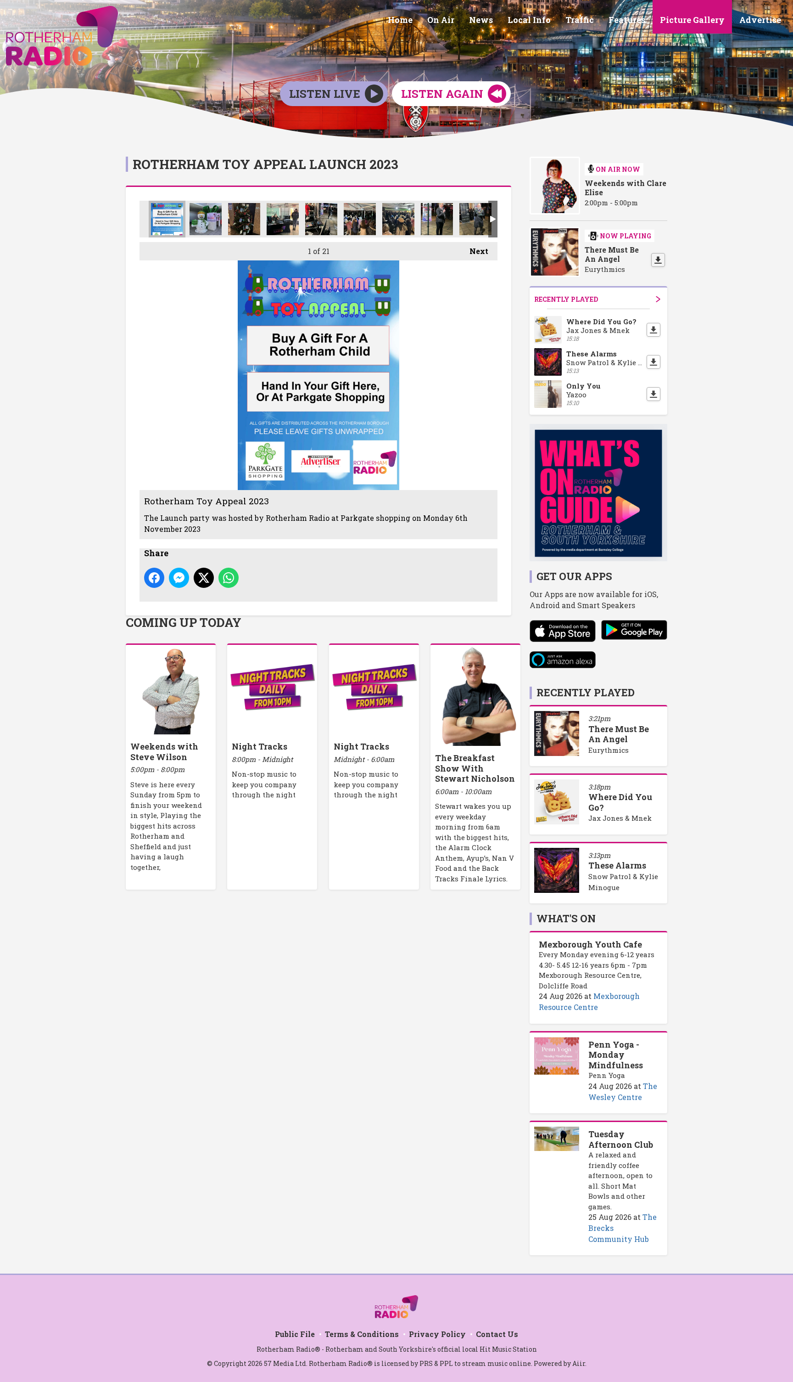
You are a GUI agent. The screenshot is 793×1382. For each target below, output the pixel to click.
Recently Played (566, 299)
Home (400, 19)
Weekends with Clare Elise (625, 188)
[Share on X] (204, 578)
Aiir (578, 1363)
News (481, 19)
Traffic (579, 19)
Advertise (760, 19)
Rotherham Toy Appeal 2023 (167, 219)
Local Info (529, 19)
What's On (566, 918)
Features (627, 19)
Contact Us (497, 1334)
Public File (295, 1334)
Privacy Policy (437, 1334)
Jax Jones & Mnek (620, 818)
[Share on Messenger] (179, 578)
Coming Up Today (183, 622)
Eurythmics (608, 750)
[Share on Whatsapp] (228, 578)
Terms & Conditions (362, 1334)
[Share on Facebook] (154, 578)
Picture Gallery (692, 19)
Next (474, 251)
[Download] (658, 260)
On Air (440, 19)
